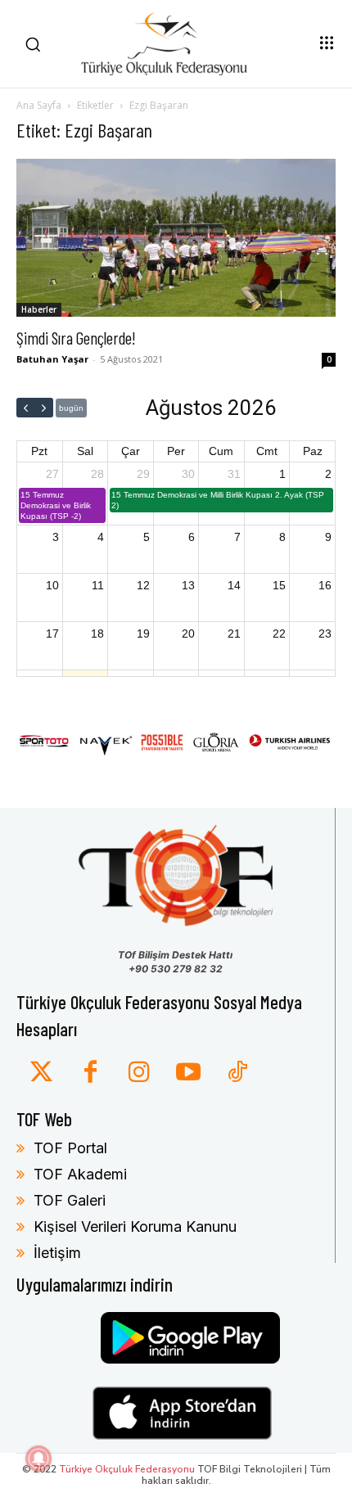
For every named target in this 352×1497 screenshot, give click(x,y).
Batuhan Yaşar (52, 359)
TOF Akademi (80, 1174)
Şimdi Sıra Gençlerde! (76, 337)
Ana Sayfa (38, 105)
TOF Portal (70, 1148)
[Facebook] (90, 1073)
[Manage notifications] (38, 1458)
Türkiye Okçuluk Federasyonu (127, 1469)
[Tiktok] (237, 1073)
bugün (71, 408)
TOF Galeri (70, 1200)
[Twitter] (40, 1073)
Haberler (38, 309)
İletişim (57, 1252)
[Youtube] (188, 1073)
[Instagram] (139, 1073)
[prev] (25, 407)
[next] (43, 407)
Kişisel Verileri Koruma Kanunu (135, 1226)
